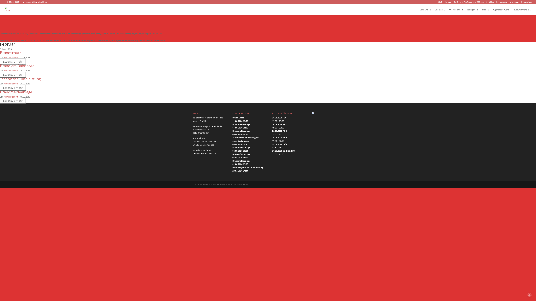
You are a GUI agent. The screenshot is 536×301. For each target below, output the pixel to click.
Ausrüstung (454, 10)
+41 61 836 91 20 (208, 153)
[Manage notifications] (529, 295)
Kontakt (448, 2)
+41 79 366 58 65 (208, 141)
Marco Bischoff (11, 57)
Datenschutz (526, 2)
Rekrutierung (501, 2)
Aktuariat (209, 145)
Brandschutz (10, 52)
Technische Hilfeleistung (20, 78)
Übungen (470, 10)
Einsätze (439, 10)
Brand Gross (238, 117)
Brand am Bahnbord (17, 65)
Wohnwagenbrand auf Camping (247, 167)
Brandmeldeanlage (16, 91)
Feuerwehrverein (521, 10)
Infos (484, 10)
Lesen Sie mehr (13, 61)
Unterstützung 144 (241, 154)
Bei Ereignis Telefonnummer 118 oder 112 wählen (474, 2)
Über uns (424, 10)
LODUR (439, 2)
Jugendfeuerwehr (501, 10)
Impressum (514, 2)
